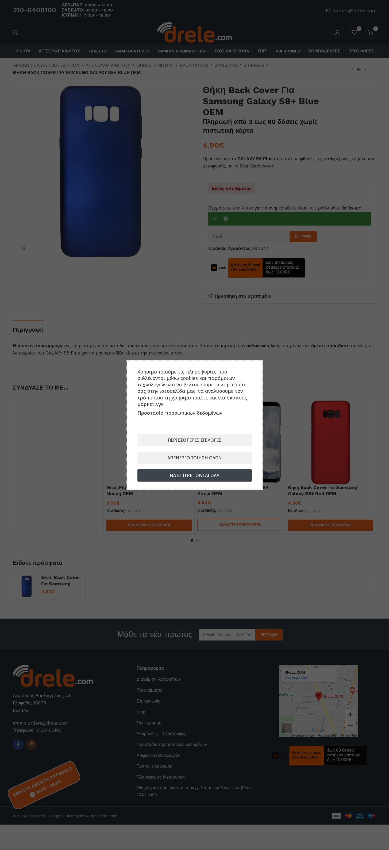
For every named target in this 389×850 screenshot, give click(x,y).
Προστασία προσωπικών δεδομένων (179, 413)
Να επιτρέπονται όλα (194, 475)
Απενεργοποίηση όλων (194, 458)
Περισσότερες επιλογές (194, 440)
